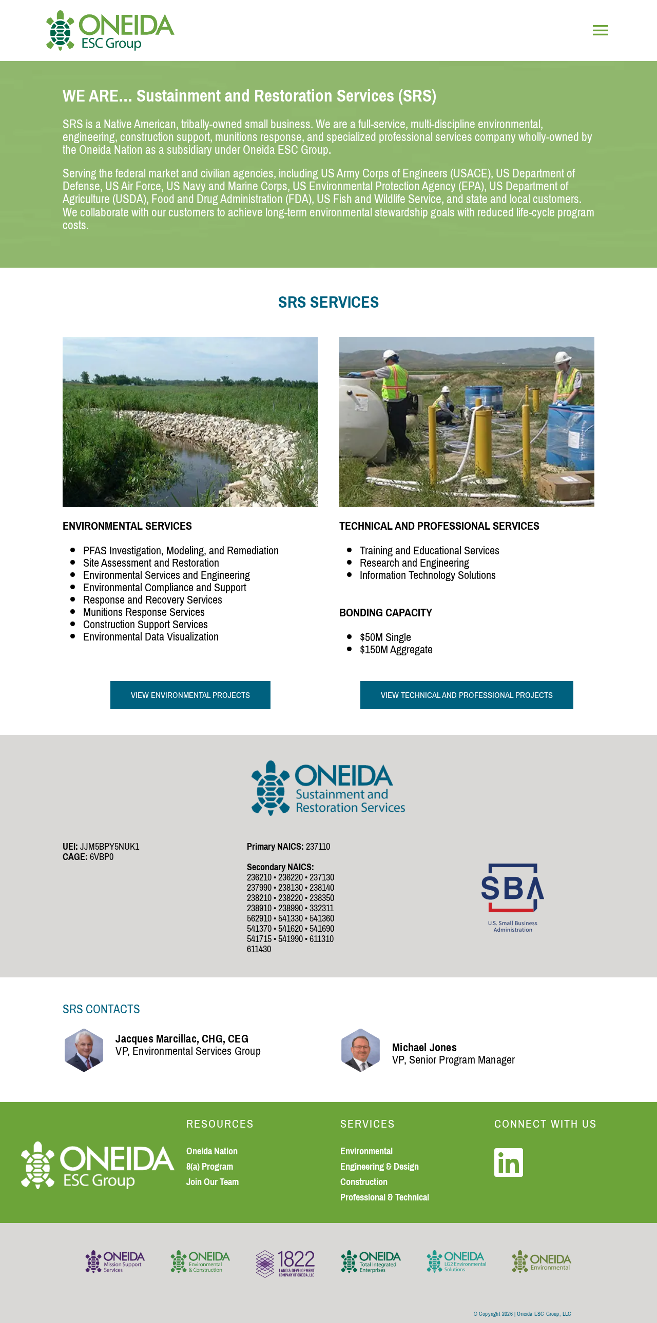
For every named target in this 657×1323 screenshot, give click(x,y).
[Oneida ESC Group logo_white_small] (98, 1147)
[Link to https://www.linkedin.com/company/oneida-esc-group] (508, 1162)
